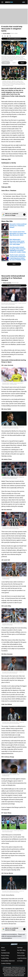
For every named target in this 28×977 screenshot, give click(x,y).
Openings (20, 947)
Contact (3, 950)
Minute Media (8, 967)
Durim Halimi (6, 33)
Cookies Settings (6, 963)
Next (22, 63)
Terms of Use (21, 955)
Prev (5, 63)
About (3, 947)
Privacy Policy (5, 955)
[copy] (10, 36)
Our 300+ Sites (21, 950)
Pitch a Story (20, 953)
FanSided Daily (5, 953)
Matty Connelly (7, 282)
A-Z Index (20, 961)
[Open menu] (2, 2)
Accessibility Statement (8, 961)
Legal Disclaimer (22, 958)
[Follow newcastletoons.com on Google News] (24, 214)
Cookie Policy (5, 958)
